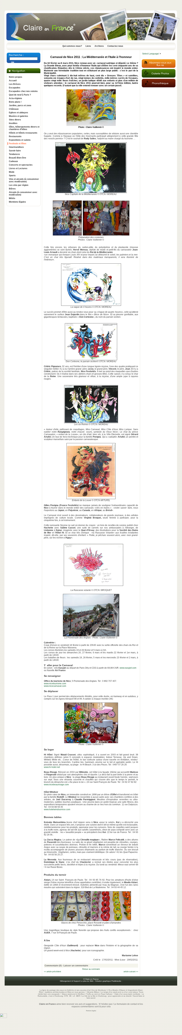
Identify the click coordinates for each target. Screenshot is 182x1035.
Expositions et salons (20, 140)
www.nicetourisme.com (55, 683)
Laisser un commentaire (75, 965)
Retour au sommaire (91, 969)
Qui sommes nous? (72, 46)
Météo (12, 198)
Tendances (14, 154)
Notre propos (15, 77)
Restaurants (15, 136)
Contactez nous (115, 46)
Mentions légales (17, 202)
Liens (88, 46)
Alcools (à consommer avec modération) (23, 193)
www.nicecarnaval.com (55, 686)
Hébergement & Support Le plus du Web (77, 981)
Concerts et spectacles (21, 165)
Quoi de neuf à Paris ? (20, 95)
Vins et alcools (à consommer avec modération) (24, 180)
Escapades (14, 87)
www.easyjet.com (128, 668)
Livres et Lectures (18, 168)
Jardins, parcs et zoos (20, 105)
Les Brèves (15, 84)
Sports (12, 175)
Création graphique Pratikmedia (108, 981)
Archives (99, 46)
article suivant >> (131, 971)
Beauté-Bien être (17, 158)
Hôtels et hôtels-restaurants (23, 133)
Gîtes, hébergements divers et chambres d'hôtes (24, 128)
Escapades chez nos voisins (23, 91)
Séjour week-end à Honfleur (73, 994)
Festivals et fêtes (17, 143)
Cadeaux (13, 161)
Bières (12, 188)
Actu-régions (15, 98)
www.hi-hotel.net (52, 767)
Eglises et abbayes (18, 112)
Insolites (13, 123)
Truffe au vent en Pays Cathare (99, 994)
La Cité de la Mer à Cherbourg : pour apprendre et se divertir (106, 996)
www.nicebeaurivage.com (56, 784)
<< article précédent (52, 971)
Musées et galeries (18, 116)
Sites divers (15, 119)
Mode (11, 172)
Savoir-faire (15, 150)
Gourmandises (16, 147)
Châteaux (14, 109)
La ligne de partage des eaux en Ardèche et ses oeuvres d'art (65, 990)
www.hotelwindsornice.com (57, 809)
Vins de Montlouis (98, 990)
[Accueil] (91, 41)
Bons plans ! (15, 102)
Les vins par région (18, 185)
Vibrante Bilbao (93, 992)
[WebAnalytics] (3, 1017)
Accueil (13, 80)
